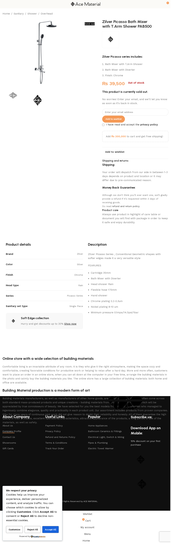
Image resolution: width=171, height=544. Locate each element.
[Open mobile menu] (4, 4)
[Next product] (166, 14)
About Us (8, 425)
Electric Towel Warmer (101, 448)
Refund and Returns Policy (60, 437)
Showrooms (9, 442)
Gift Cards (8, 448)
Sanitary (19, 13)
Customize (14, 529)
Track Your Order (54, 448)
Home (6, 13)
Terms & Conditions (56, 442)
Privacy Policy (53, 431)
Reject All (32, 529)
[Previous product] (158, 14)
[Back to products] (162, 14)
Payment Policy (54, 425)
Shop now (70, 323)
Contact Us (9, 437)
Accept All (50, 529)
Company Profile (12, 431)
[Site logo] (85, 3)
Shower (32, 13)
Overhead (47, 13)
